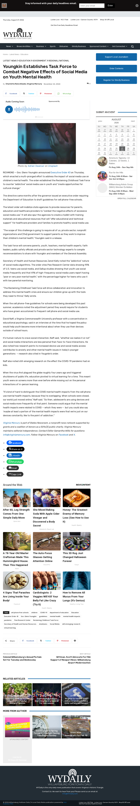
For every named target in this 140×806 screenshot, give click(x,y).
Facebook (63, 434)
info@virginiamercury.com (16, 434)
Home (5, 54)
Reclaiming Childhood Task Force (45, 620)
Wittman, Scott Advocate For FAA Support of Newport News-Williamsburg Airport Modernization (70, 660)
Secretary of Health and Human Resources (20, 624)
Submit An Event (105, 112)
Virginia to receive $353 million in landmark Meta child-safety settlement (76, 701)
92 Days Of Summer (17, 760)
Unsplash (53, 166)
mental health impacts (71, 616)
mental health (55, 616)
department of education (59, 612)
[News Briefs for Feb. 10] (76, 726)
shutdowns (43, 624)
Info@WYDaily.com (70, 794)
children (34, 612)
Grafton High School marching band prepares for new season (47, 701)
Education (24, 54)
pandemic (8, 620)
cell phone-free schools (20, 612)
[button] (132, 46)
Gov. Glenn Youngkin (29, 616)
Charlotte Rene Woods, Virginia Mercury (24, 84)
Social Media (54, 624)
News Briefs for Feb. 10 (76, 735)
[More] (75, 641)
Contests (17, 757)
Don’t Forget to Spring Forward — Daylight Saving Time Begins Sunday (47, 733)
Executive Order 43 (61, 172)
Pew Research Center (22, 620)
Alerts (46, 728)
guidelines (43, 616)
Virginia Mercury (11, 423)
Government (39, 61)
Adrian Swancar (36, 166)
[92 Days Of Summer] (17, 727)
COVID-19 (43, 612)
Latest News (14, 54)
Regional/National (58, 61)
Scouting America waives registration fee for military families (17, 701)
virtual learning (10, 628)
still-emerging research (71, 624)
